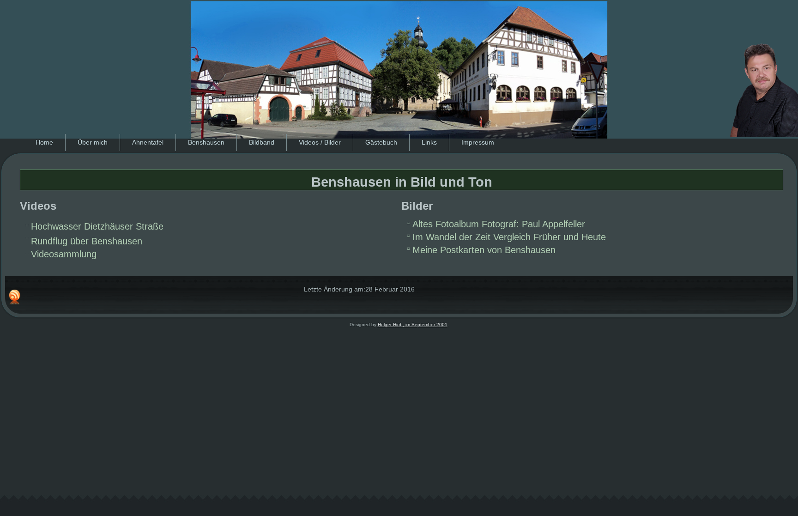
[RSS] (14, 297)
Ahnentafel (147, 142)
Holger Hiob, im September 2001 (412, 324)
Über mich (93, 142)
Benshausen (206, 142)
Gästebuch (381, 142)
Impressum (477, 142)
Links (429, 142)
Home (44, 142)
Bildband (261, 142)
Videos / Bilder (320, 142)
